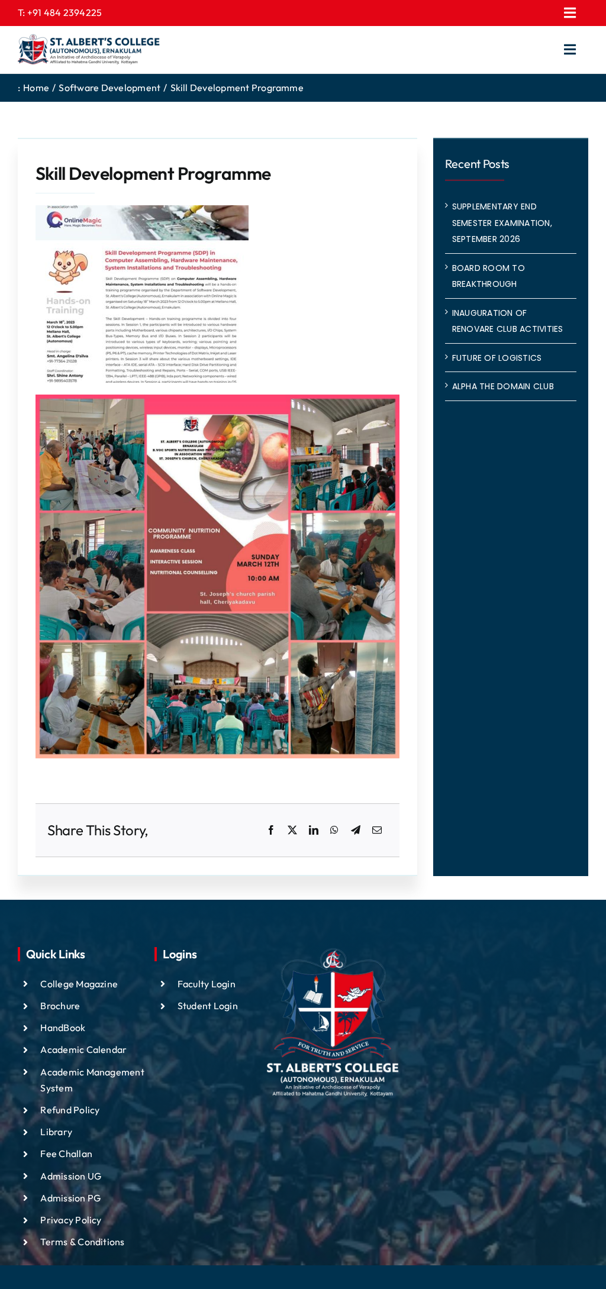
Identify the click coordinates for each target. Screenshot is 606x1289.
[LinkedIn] (313, 830)
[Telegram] (355, 830)
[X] (292, 830)
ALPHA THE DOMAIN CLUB (503, 386)
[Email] (377, 830)
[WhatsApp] (334, 830)
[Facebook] (271, 830)
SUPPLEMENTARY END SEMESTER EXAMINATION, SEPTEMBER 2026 (502, 223)
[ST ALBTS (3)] (89, 50)
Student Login (208, 1006)
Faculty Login (207, 984)
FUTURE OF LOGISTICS (497, 358)
